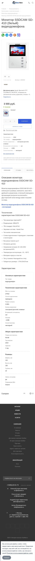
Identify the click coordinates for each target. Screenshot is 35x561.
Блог (17, 464)
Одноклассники (22, 526)
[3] (7, 80)
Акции (17, 410)
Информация (17, 460)
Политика (17, 466)
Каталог (18, 406)
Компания (17, 424)
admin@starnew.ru (19, 501)
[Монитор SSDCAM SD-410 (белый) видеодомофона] (17, 56)
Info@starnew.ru (19, 507)
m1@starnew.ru (19, 490)
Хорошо (6, 557)
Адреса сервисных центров (17, 448)
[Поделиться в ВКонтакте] (10, 35)
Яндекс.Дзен (17, 531)
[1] (4, 80)
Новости (17, 414)
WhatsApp (27, 526)
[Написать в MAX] (18, 35)
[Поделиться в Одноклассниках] (14, 35)
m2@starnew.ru (19, 496)
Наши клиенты (17, 446)
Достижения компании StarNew (17, 438)
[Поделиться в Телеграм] (6, 35)
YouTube (17, 526)
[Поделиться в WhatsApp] (2, 35)
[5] (10, 80)
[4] (9, 80)
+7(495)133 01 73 (13, 485)
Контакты (17, 435)
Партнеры (17, 443)
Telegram (13, 526)
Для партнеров (17, 451)
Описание (7, 170)
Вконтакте (8, 526)
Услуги (17, 417)
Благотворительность (17, 453)
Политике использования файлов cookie (20, 553)
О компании (17, 427)
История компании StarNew (17, 440)
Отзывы (18, 170)
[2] (5, 80)
